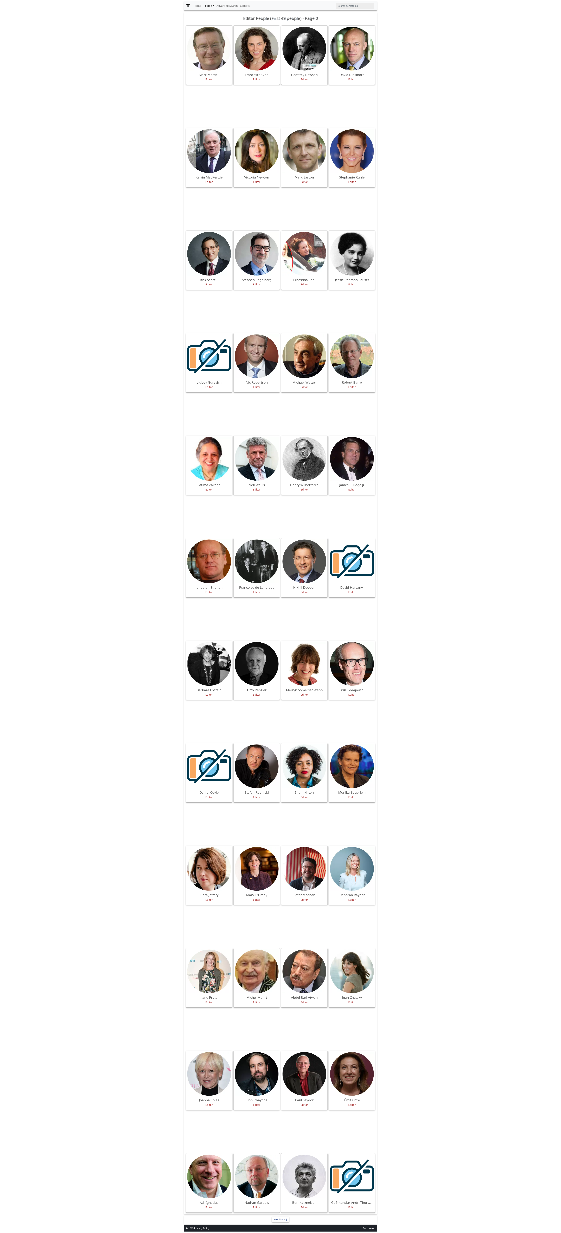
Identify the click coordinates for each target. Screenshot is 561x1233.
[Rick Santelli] (209, 254)
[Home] (188, 6)
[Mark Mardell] (209, 49)
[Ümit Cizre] (352, 1074)
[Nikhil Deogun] (304, 561)
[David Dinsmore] (352, 49)
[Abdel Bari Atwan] (304, 971)
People (208, 5)
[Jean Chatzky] (352, 971)
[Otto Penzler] (257, 664)
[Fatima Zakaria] (209, 459)
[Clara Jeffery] (209, 869)
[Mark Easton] (304, 151)
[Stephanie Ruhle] (352, 151)
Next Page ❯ (280, 1219)
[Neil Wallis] (257, 459)
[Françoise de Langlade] (257, 561)
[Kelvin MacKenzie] (209, 151)
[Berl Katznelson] (304, 1176)
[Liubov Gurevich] (209, 356)
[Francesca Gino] (257, 49)
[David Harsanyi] (352, 561)
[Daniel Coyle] (209, 766)
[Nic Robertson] (257, 356)
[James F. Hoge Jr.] (352, 459)
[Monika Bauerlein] (352, 766)
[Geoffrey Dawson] (304, 49)
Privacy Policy (201, 1228)
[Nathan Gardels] (257, 1176)
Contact (245, 5)
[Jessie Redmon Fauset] (352, 254)
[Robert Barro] (352, 356)
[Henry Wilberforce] (304, 459)
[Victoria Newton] (257, 151)
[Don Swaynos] (257, 1074)
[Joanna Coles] (209, 1074)
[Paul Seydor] (304, 1074)
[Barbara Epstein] (209, 664)
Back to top (369, 1228)
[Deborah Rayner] (352, 869)
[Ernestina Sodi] (304, 254)
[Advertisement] (280, 106)
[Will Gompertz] (352, 664)
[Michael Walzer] (304, 356)
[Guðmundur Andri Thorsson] (352, 1176)
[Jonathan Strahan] (209, 561)
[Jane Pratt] (209, 971)
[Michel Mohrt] (257, 971)
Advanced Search (227, 5)
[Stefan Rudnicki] (257, 766)
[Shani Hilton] (304, 766)
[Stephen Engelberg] (257, 254)
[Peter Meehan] (304, 869)
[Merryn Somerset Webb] (304, 664)
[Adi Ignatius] (209, 1176)
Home (197, 5)
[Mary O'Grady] (257, 869)
